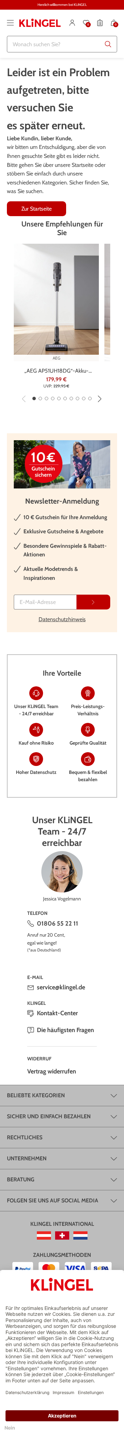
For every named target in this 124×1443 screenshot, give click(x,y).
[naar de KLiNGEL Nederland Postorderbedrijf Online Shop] (80, 1235)
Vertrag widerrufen (51, 1071)
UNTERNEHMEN (26, 1158)
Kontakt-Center (57, 1013)
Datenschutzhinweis (62, 619)
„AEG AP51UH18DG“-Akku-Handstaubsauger (56, 371)
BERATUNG (20, 1179)
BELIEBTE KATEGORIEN (36, 1095)
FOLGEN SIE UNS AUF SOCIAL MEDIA (52, 1200)
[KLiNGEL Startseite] (40, 23)
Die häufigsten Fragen (65, 1030)
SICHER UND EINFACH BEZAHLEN (49, 1116)
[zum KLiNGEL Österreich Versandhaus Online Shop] (44, 1235)
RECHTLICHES (24, 1137)
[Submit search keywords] (108, 44)
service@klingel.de (61, 987)
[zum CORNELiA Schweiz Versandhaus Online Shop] (62, 1235)
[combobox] (62, 44)
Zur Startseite (36, 208)
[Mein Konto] (72, 22)
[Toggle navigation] (10, 22)
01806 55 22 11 (57, 923)
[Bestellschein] (99, 22)
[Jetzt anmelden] (93, 602)
